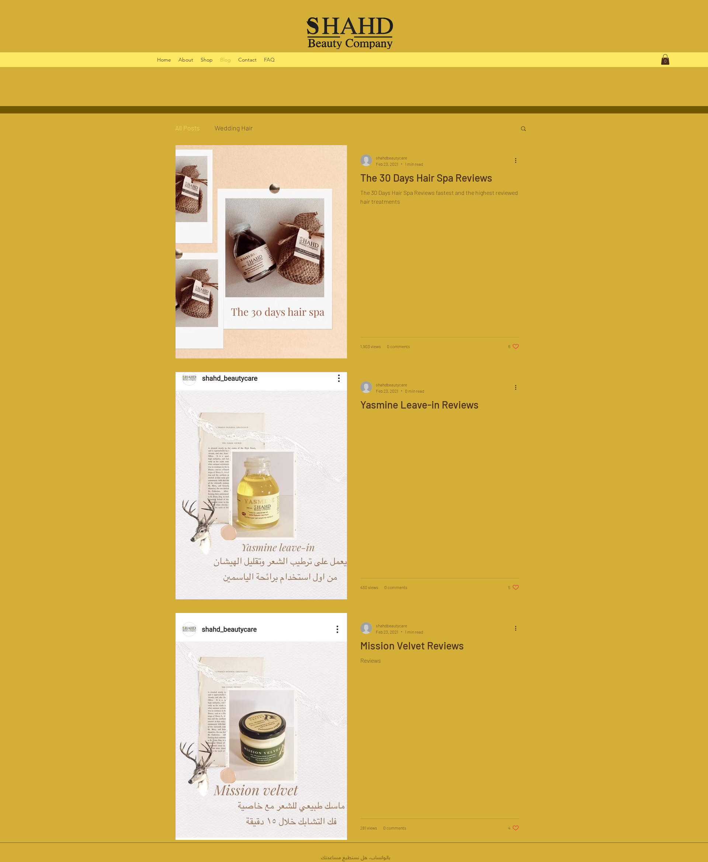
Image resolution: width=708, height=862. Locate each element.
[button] (665, 59)
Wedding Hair (234, 128)
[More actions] (518, 160)
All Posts (187, 128)
